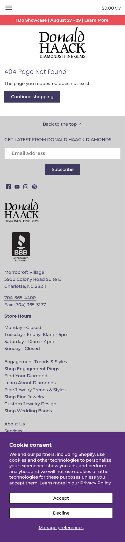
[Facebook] (8, 186)
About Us (14, 424)
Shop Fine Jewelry (24, 396)
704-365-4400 (20, 297)
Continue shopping (32, 96)
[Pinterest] (34, 186)
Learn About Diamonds (30, 382)
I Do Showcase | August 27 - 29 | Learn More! (62, 20)
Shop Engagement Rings (31, 368)
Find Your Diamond (25, 375)
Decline (61, 513)
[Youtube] (17, 186)
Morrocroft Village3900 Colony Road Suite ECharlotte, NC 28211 (32, 279)
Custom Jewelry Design (30, 403)
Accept (61, 498)
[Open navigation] (8, 8)
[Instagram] (25, 186)
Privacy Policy (95, 483)
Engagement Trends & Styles (35, 361)
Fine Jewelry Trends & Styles (35, 389)
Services (13, 431)
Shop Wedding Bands (28, 410)
